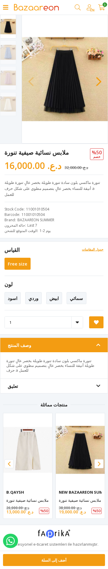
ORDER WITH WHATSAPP (10, 541)
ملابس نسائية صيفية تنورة (27, 500)
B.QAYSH (15, 492)
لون (8, 284)
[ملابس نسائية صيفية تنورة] (27, 449)
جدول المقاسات (93, 249)
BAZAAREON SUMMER (35, 219)
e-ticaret (40, 544)
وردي (33, 298)
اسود (12, 298)
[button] (99, 79)
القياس (12, 249)
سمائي (76, 298)
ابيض (54, 298)
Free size (17, 264)
